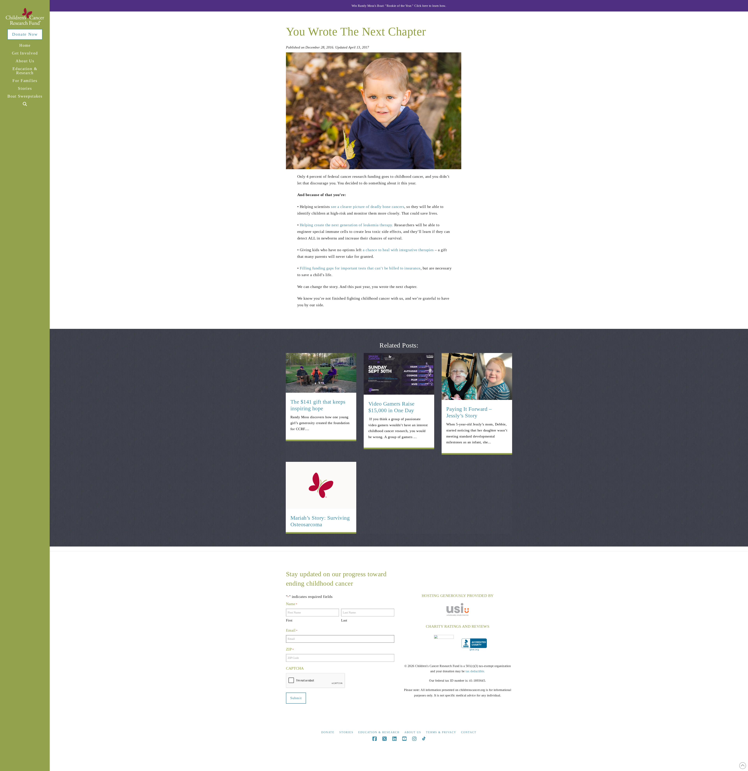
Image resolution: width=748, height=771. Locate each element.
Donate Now (25, 34)
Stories (346, 732)
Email (291, 630)
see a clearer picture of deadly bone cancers (367, 206)
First (289, 620)
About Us (412, 732)
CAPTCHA (295, 668)
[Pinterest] (423, 738)
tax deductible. (475, 671)
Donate (327, 732)
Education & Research (379, 732)
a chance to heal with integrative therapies (398, 250)
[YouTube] (404, 738)
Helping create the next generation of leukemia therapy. (346, 225)
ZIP (290, 649)
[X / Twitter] (384, 738)
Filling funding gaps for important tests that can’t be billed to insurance (360, 268)
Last (344, 620)
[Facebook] (374, 738)
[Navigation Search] (24, 104)
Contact (468, 732)
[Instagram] (414, 738)
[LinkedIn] (394, 738)
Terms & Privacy (441, 732)
